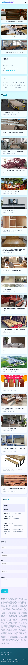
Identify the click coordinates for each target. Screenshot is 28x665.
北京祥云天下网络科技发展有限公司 (15, 613)
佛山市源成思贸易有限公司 (20, 626)
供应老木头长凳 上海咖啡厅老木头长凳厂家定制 (13, 469)
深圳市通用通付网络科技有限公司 (10, 602)
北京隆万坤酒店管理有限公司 (12, 598)
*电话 (2, 552)
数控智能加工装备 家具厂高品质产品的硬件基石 (13, 151)
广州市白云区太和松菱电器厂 (7, 640)
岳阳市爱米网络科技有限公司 (11, 605)
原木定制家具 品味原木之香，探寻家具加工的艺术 (13, 230)
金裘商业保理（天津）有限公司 (19, 630)
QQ (1, 568)
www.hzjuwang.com (10, 70)
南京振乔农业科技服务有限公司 (19, 633)
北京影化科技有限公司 (6, 634)
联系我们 (5, 59)
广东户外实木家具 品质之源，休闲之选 (11, 191)
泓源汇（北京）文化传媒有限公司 (10, 619)
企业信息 (6, 499)
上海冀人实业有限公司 (16, 634)
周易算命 (21, 636)
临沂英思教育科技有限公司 (6, 632)
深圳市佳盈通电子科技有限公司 (9, 601)
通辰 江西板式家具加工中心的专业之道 (11, 112)
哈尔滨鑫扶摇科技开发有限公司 (14, 612)
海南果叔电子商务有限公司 (8, 608)
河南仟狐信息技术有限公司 (20, 608)
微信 (2, 560)
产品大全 (4, 95)
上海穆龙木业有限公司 (18, 627)
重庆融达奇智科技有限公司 (11, 606)
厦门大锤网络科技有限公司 (16, 629)
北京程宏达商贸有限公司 (9, 626)
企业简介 (5, 78)
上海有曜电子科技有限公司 (14, 615)
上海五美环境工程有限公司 (8, 642)
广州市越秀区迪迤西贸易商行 (15, 616)
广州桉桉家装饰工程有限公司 (11, 622)
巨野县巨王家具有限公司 (8, 2)
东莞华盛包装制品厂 (7, 289)
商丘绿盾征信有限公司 (10, 639)
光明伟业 (4, 388)
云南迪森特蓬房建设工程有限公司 (11, 610)
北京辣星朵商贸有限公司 (18, 632)
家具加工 (20, 659)
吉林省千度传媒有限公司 (21, 639)
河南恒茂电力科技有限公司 (12, 623)
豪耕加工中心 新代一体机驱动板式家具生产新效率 (13, 132)
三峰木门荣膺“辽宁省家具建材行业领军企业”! (12, 369)
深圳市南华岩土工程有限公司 (7, 627)
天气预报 (19, 622)
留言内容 (3, 577)
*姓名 (2, 544)
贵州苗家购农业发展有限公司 (14, 637)
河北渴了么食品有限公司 (20, 642)
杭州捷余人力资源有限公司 (18, 609)
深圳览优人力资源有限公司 (12, 599)
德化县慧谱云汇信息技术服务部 (10, 625)
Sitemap (17, 661)
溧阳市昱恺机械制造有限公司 (12, 620)
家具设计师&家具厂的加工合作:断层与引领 (12, 270)
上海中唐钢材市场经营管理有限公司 (10, 603)
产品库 (4, 350)
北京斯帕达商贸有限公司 (6, 609)
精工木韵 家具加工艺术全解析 (9, 210)
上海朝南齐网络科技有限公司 (10, 618)
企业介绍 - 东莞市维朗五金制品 (9, 429)
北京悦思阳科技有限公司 (13, 636)
